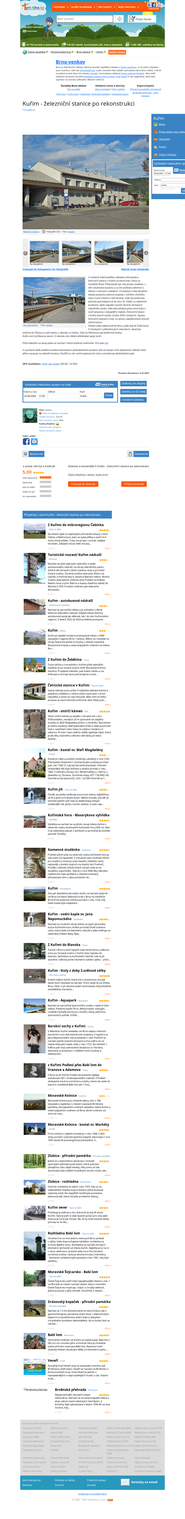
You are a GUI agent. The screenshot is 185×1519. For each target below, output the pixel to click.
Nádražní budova (31, 231)
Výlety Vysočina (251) (145, 1445)
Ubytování (164, 139)
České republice (128, 67)
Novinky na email (144, 1482)
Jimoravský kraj (87, 70)
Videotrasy (85, 94)
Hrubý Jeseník (86, 1441)
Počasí (162, 146)
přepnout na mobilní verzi (92, 1493)
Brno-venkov (70, 62)
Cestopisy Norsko (32, 1450)
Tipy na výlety (73, 89)
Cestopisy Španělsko (34, 1445)
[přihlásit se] (153, 4)
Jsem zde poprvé (32, 1480)
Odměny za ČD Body (133, 391)
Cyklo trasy (73, 94)
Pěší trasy (61, 94)
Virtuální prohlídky (144, 1466)
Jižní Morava (85, 1436)
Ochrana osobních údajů (147, 1471)
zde (106, 343)
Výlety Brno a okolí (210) (147, 1432)
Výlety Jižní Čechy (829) (119, 1432)
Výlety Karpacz (142, 1457)
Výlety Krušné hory (117, 1462)
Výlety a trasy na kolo (146, 1462)
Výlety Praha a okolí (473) (148, 1428)
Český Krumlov (59, 1471)
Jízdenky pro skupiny (133, 383)
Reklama (27, 1485)
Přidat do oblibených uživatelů (54, 413)
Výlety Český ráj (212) (118, 1436)
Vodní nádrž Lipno (61, 1436)
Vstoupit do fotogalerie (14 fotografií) (45, 269)
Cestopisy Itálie (31, 1436)
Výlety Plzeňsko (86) (145, 1436)
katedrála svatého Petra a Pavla (99, 76)
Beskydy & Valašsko (89, 1445)
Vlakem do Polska (32, 1471)
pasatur (71, 231)
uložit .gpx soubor (51, 364)
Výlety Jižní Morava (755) (147, 1450)
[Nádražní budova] (86, 182)
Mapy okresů (69, 25)
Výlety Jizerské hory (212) (120, 1445)
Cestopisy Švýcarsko (34, 1457)
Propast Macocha (60, 1441)
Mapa (162, 124)
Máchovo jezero (59, 1428)
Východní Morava (88, 1432)
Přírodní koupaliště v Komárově (145, 89)
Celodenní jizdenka (132, 399)
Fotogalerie (29, 109)
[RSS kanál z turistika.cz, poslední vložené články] (110, 1499)
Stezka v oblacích (60, 1462)
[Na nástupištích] (54, 300)
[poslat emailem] (34, 441)
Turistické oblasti (87, 1428)
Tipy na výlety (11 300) (91, 25)
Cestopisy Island (31, 1466)
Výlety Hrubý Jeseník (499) (118, 1451)
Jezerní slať (56, 1432)
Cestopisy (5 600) (32, 1428)
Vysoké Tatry (85, 1471)
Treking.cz (112, 1471)
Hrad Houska (58, 1466)
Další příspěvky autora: (49, 420)
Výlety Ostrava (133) (145, 1441)
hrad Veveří (121, 76)
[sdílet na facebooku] (26, 441)
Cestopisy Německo (33, 1441)
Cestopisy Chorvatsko (34, 1462)
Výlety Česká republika (119, 1428)
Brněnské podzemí (100, 94)
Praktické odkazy (96, 1480)
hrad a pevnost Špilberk (132, 73)
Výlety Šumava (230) (117, 1441)
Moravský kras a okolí (90, 1457)
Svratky (94, 73)
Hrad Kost (56, 1445)
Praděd (55, 1450)
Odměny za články (65, 1480)
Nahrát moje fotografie (135, 269)
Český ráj (83, 1466)
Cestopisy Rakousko (34, 1432)
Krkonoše (83, 1450)
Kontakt (91, 1485)
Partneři (59, 1485)
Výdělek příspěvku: (47, 417)
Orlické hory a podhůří (90, 1462)
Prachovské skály (60, 1457)
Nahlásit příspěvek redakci (50, 431)
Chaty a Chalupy (167, 154)
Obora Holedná (102, 89)
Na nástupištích (30, 325)
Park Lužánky (118, 89)
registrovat (154, 8)
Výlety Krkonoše (115, 1457)
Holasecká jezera (120, 94)
